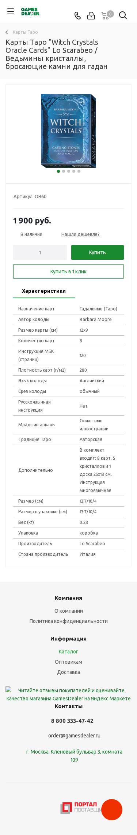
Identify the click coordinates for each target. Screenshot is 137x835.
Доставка (68, 672)
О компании (68, 611)
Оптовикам (68, 662)
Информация (68, 638)
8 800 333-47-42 (72, 721)
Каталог (68, 651)
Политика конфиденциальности (69, 621)
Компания (68, 598)
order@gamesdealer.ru (74, 736)
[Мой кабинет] (91, 16)
